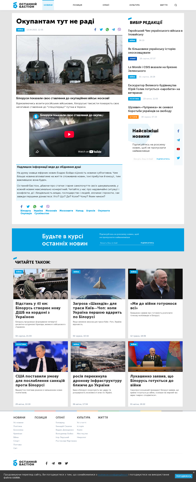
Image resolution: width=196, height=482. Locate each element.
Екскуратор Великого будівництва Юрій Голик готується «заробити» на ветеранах (154, 89)
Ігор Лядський (62, 437)
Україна (38, 210)
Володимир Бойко (64, 433)
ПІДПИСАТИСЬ (163, 159)
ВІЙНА (20, 30)
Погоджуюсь (183, 476)
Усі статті (81, 422)
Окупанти (104, 210)
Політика (21, 344)
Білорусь (26, 210)
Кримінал (17, 433)
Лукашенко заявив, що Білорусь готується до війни (151, 380)
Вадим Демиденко (65, 430)
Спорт (16, 441)
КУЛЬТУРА (135, 5)
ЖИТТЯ (163, 5)
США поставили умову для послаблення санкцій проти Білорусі (40, 380)
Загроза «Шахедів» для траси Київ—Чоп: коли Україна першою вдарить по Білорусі (97, 310)
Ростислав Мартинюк (66, 441)
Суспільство (41, 213)
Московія (51, 210)
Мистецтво (82, 433)
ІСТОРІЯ (133, 117)
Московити (66, 210)
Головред (60, 422)
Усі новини (18, 422)
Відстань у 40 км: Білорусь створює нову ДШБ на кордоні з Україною (38, 310)
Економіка (18, 430)
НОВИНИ (48, 5)
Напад (80, 210)
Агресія (90, 210)
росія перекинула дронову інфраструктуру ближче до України (97, 380)
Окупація (26, 213)
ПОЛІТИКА (134, 99)
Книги (79, 430)
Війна (19, 272)
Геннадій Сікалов (64, 426)
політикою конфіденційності (113, 474)
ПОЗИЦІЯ (77, 5)
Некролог (81, 437)
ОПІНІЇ (106, 5)
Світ (15, 448)
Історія (80, 426)
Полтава (17, 444)
